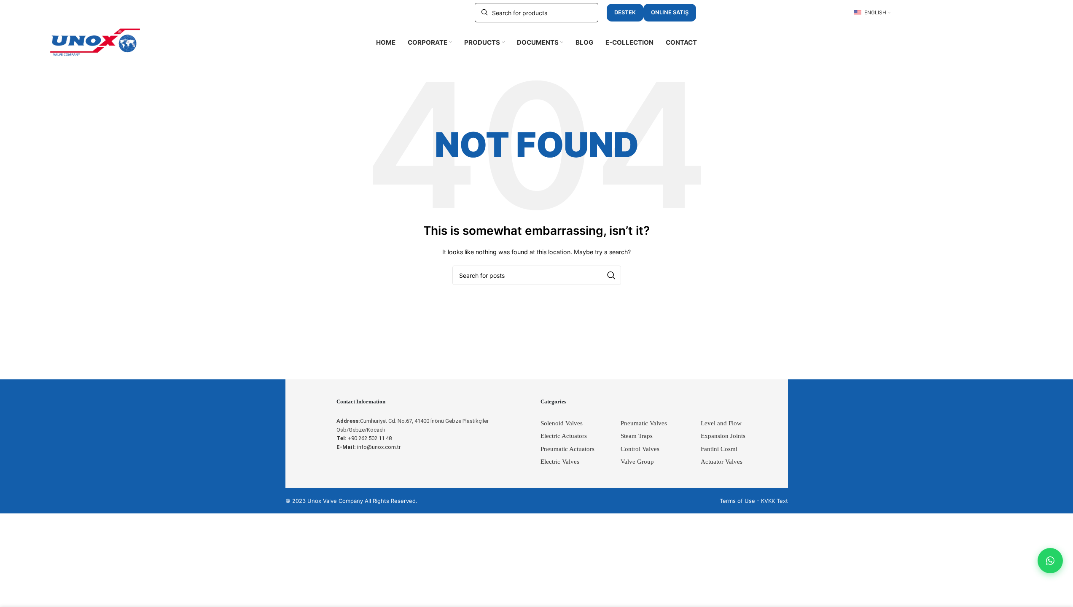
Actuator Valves (721, 461)
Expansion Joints (723, 435)
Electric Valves (560, 461)
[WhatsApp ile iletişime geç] (1050, 560)
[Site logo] (95, 41)
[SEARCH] (611, 275)
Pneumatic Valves (644, 423)
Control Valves (640, 449)
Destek (625, 12)
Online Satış (669, 12)
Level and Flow (721, 423)
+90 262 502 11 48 (364, 438)
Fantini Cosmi (719, 449)
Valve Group (637, 461)
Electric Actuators (564, 435)
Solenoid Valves (562, 423)
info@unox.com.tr (368, 447)
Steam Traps (637, 435)
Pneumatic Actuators (567, 449)
